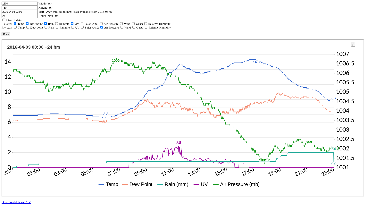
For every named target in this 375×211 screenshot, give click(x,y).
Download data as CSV (16, 202)
